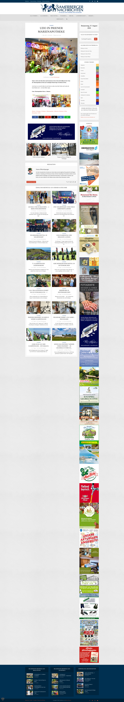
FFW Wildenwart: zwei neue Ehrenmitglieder (90, 679)
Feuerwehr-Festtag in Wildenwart (88, 685)
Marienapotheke (50, 111)
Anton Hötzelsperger (55, 77)
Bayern (33, 111)
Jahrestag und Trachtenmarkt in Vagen (40, 692)
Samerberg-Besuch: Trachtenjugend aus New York (39, 686)
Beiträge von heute (84, 48)
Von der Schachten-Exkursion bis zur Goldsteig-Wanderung (64, 686)
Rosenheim (34, 112)
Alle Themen (33, 15)
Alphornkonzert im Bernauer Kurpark (64, 681)
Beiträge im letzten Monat (85, 56)
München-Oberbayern (59, 111)
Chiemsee (44, 111)
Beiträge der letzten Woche (86, 53)
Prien (66, 111)
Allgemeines (44, 15)
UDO (39, 112)
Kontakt (31, 700)
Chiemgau (39, 111)
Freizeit (91, 15)
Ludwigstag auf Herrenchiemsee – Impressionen (65, 675)
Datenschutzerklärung (41, 700)
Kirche (71, 15)
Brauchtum (54, 15)
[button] (41, 100)
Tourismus (63, 15)
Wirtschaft (60, 19)
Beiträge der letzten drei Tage (86, 51)
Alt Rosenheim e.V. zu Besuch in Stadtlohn (39, 675)
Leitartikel (51, 25)
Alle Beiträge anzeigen (31, 181)
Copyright (35, 700)
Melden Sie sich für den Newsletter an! (88, 117)
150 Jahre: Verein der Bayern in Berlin (40, 681)
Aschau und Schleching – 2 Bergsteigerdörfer (90, 673)
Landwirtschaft (81, 15)
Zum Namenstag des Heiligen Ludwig (90, 691)
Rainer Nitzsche (68, 700)
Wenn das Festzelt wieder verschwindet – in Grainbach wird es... (64, 346)
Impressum (27, 700)
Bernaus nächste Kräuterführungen (62, 692)
